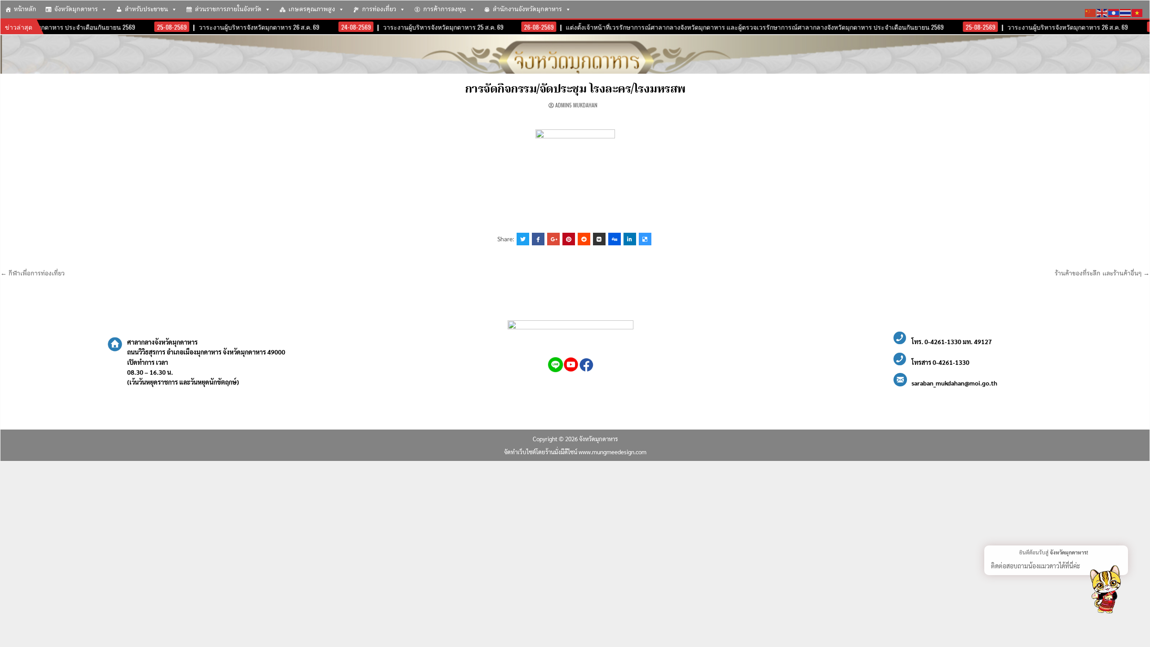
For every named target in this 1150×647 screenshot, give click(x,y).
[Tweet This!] (523, 239)
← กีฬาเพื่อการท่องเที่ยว (32, 274)
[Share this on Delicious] (645, 239)
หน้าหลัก (25, 9)
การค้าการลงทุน (444, 9)
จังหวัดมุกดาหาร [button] (76, 9)
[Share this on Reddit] (584, 239)
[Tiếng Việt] (1137, 12)
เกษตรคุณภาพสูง (311, 9)
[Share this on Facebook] (538, 239)
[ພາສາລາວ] (1114, 12)
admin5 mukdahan (576, 105)
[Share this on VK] (599, 239)
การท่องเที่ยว (379, 9)
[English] (1102, 12)
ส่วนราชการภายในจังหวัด (228, 9)
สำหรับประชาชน (146, 9)
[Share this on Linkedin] (630, 239)
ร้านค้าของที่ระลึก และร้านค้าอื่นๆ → (1102, 274)
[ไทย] (1126, 12)
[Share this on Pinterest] (568, 239)
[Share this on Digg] (614, 239)
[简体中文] (1091, 12)
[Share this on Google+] (553, 239)
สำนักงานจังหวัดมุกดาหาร (527, 9)
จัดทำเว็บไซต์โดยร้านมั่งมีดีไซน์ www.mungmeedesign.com (575, 452)
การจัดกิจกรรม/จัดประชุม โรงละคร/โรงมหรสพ (575, 89)
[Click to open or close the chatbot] (1105, 591)
